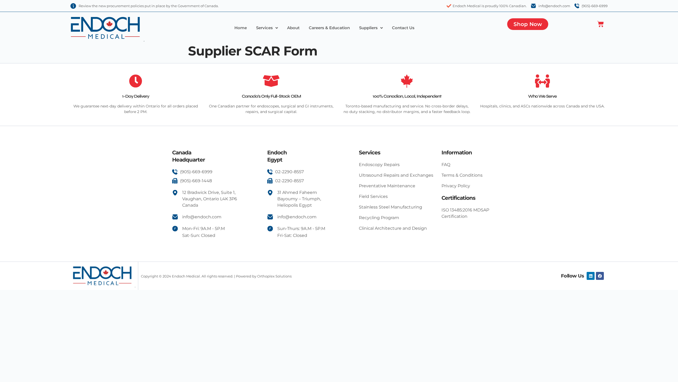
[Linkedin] (591, 276)
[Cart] (600, 24)
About (293, 27)
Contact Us (403, 27)
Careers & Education (329, 27)
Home (240, 27)
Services (264, 27)
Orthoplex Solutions (274, 276)
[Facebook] (600, 276)
